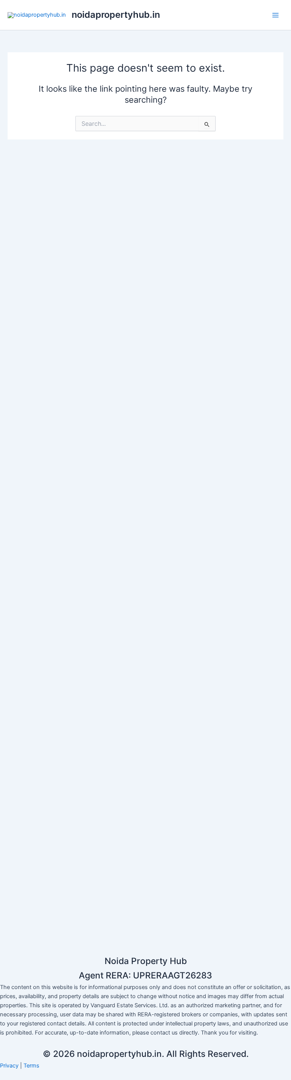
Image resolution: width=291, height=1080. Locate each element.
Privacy (9, 1065)
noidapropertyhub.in (116, 14)
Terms (31, 1065)
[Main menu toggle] (275, 15)
